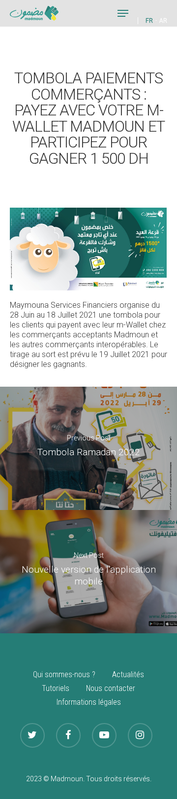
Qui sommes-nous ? (64, 674)
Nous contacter (110, 688)
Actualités (128, 674)
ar (163, 20)
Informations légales (89, 702)
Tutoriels (55, 688)
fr (149, 20)
